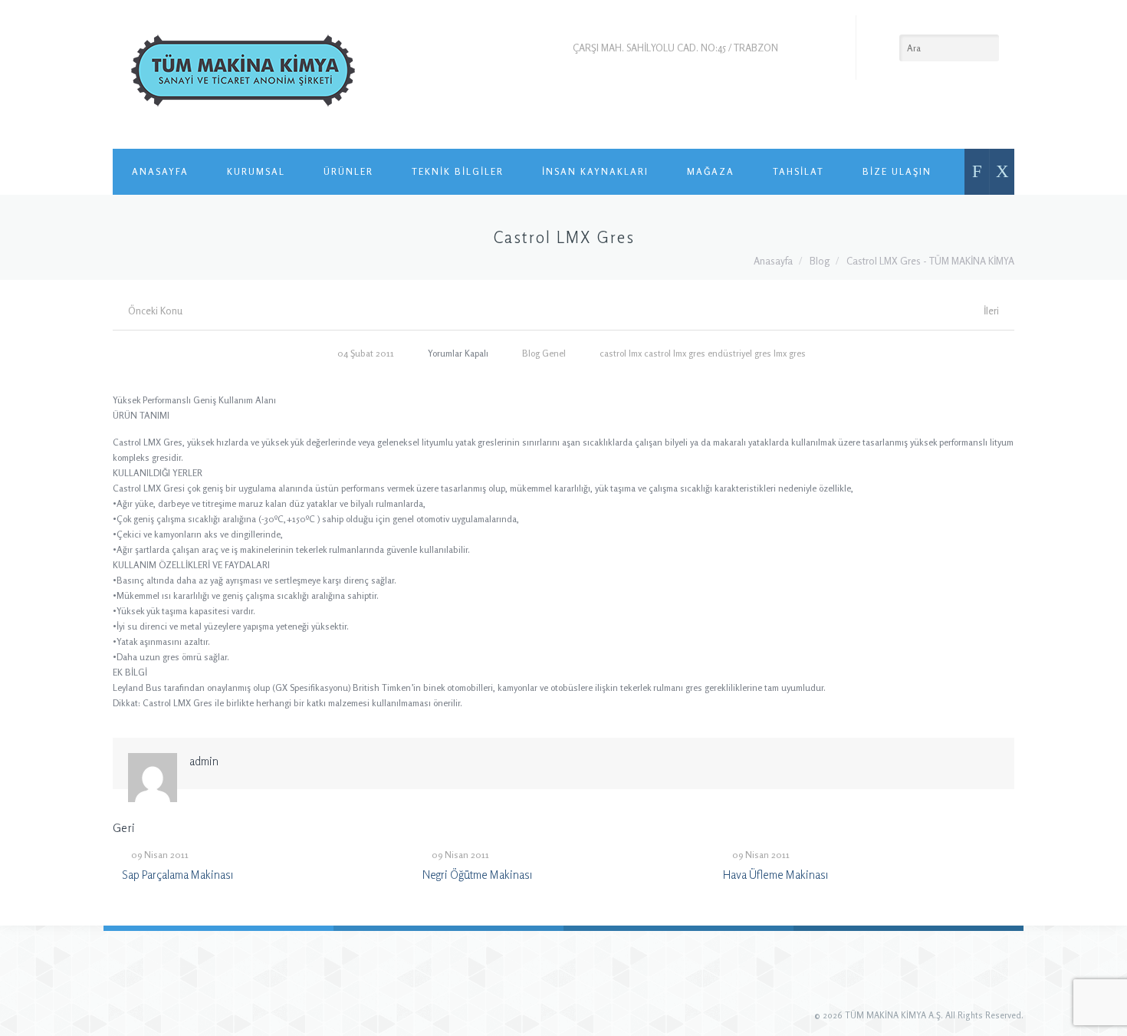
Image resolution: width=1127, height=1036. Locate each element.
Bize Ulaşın (897, 171)
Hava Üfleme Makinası (775, 874)
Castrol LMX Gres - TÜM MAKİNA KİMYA (930, 261)
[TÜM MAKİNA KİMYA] (243, 74)
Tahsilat (798, 171)
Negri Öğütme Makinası (477, 874)
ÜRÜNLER (348, 171)
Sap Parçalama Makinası (177, 874)
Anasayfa (160, 171)
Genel (554, 353)
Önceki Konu (155, 310)
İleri (991, 310)
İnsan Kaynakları (595, 171)
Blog (820, 261)
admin (204, 761)
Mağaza (710, 171)
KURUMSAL (256, 171)
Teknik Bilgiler (458, 171)
